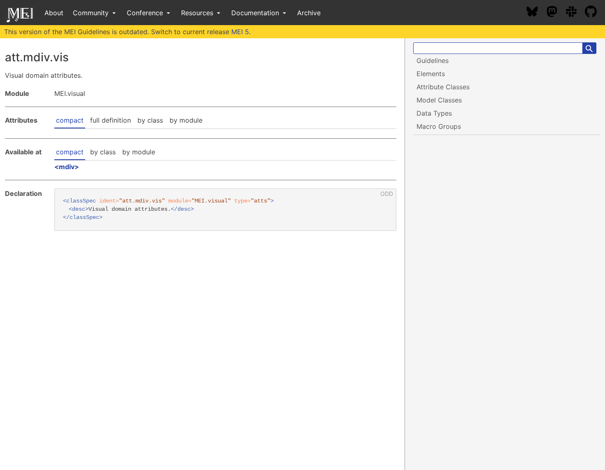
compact (70, 120)
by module (186, 120)
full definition (110, 120)
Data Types (434, 113)
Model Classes (439, 100)
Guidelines (433, 60)
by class (150, 120)
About (53, 13)
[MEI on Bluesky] (536, 12)
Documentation (256, 13)
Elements (431, 74)
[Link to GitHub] (595, 12)
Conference (146, 13)
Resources (198, 13)
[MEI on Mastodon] (556, 12)
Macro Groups (439, 126)
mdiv (66, 167)
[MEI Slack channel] (575, 12)
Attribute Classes (443, 87)
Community (92, 13)
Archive (309, 13)
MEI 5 (240, 32)
